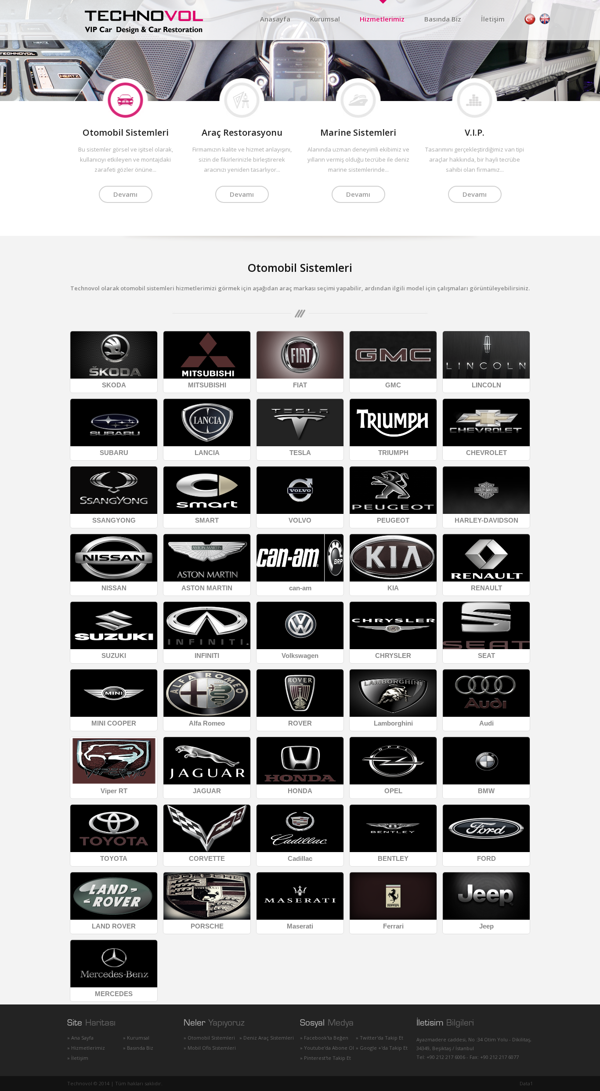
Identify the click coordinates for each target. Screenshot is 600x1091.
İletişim (493, 18)
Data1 (526, 1083)
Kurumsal (325, 18)
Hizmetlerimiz (382, 18)
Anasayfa (275, 18)
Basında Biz (442, 18)
